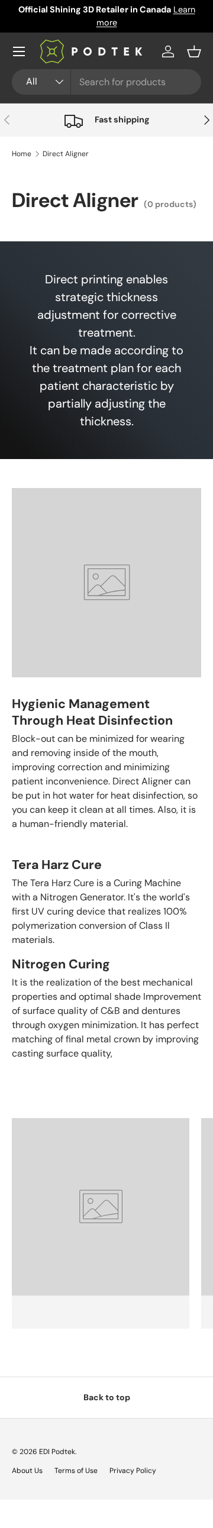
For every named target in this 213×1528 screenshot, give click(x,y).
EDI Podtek (57, 1451)
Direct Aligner (66, 153)
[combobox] (106, 82)
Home (21, 153)
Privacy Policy (132, 1470)
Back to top (106, 1397)
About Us (27, 1470)
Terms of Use (76, 1470)
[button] (194, 51)
